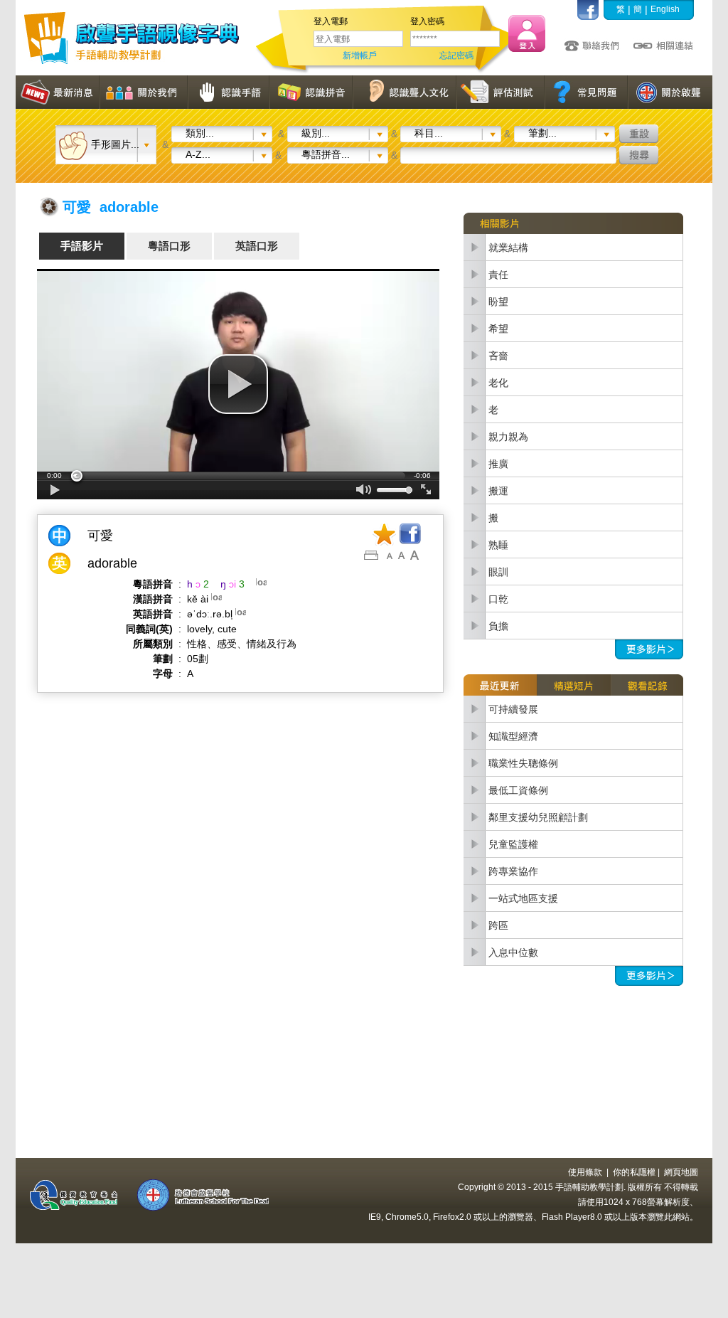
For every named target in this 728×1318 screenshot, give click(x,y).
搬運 (498, 490)
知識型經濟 (513, 736)
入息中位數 (513, 952)
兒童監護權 (513, 844)
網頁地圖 (681, 1172)
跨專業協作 (513, 871)
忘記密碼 (456, 55)
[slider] (238, 475)
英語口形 (256, 246)
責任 (498, 274)
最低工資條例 (518, 790)
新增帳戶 (360, 55)
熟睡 (498, 545)
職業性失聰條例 (523, 763)
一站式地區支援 (523, 898)
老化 (498, 382)
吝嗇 (498, 355)
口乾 (498, 599)
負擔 (498, 626)
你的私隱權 (634, 1172)
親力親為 (508, 436)
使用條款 (585, 1172)
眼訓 (498, 572)
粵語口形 (169, 246)
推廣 (498, 463)
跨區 (498, 925)
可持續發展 (513, 709)
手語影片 (81, 246)
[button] (238, 384)
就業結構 (508, 247)
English (665, 9)
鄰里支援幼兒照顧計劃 (538, 817)
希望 (498, 328)
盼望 (498, 301)
